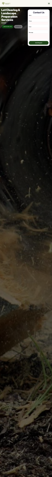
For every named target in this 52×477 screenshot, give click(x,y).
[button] (49, 3)
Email (30, 26)
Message (31, 32)
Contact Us (18, 26)
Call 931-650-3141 (7, 26)
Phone (30, 21)
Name (30, 15)
